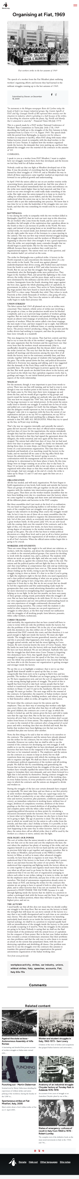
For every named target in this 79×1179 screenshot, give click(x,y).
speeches (39, 968)
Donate (22, 1162)
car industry (47, 964)
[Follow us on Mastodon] (43, 1151)
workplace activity (21, 964)
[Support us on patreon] (39, 1151)
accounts (51, 968)
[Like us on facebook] (35, 1151)
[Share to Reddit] (56, 94)
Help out (33, 1162)
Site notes (65, 1162)
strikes (35, 964)
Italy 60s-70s (18, 972)
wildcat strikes (18, 968)
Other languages (48, 1162)
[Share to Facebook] (51, 94)
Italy (30, 968)
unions (59, 964)
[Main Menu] (75, 5)
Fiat (59, 968)
